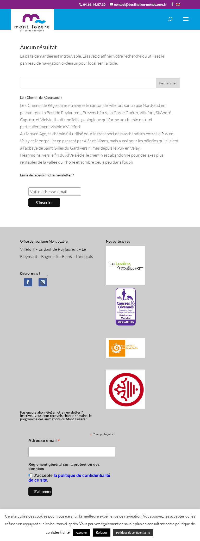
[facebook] (28, 282)
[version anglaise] (178, 5)
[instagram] (43, 282)
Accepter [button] (81, 532)
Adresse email (44, 441)
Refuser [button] (101, 532)
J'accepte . (69, 477)
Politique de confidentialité (133, 532)
